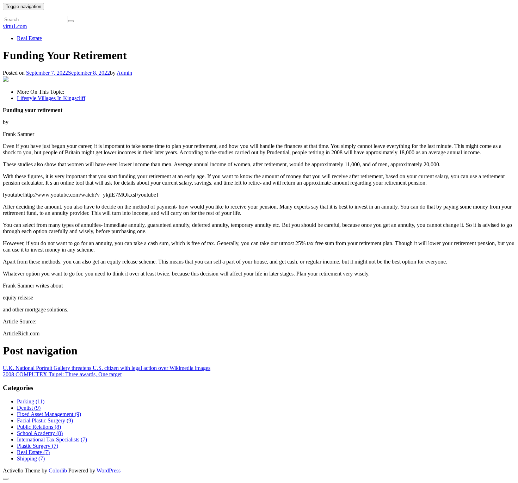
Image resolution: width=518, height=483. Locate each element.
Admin (124, 73)
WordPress (109, 470)
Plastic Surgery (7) (37, 446)
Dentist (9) (29, 408)
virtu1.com (15, 26)
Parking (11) (30, 401)
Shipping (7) (31, 459)
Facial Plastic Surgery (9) (45, 420)
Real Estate (29, 38)
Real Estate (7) (33, 452)
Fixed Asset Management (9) (49, 414)
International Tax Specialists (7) (52, 439)
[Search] (71, 21)
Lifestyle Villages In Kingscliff (51, 98)
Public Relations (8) (39, 427)
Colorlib (58, 470)
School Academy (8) (40, 433)
